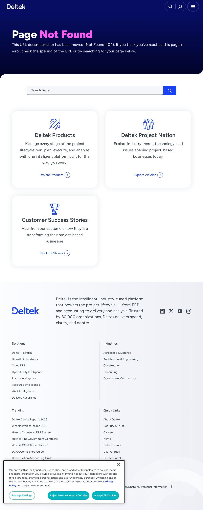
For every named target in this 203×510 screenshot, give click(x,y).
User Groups (111, 451)
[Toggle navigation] (193, 7)
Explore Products (51, 175)
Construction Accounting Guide (32, 458)
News (107, 438)
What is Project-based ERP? (29, 425)
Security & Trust (113, 425)
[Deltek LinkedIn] (162, 311)
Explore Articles (145, 175)
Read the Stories (51, 253)
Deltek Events (112, 445)
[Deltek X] (171, 311)
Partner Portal (112, 458)
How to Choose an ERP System (32, 432)
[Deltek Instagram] (188, 311)
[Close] (118, 464)
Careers (108, 432)
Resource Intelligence (26, 384)
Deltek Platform (22, 352)
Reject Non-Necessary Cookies (68, 495)
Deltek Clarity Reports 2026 (29, 419)
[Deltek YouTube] (180, 311)
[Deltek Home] (16, 6)
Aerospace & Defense (117, 352)
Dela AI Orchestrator (25, 359)
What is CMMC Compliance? (30, 445)
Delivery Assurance (24, 397)
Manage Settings (22, 495)
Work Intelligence (23, 391)
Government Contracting (119, 378)
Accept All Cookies (105, 495)
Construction (111, 365)
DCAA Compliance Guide (28, 451)
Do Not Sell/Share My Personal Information (140, 486)
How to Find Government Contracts (35, 438)
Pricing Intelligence (24, 378)
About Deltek (111, 419)
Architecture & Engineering (120, 359)
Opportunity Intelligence (27, 372)
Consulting (110, 372)
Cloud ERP (18, 365)
